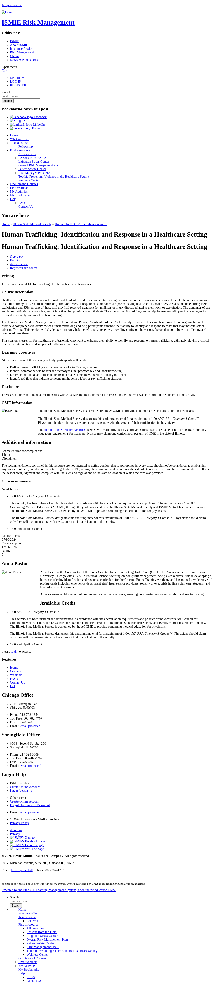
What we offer (19, 139)
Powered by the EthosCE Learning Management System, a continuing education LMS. (59, 890)
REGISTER (18, 85)
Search (6, 92)
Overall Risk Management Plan (38, 165)
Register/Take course (23, 268)
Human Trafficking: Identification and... (81, 224)
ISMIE (14, 41)
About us (16, 830)
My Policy (17, 77)
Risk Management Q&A (34, 173)
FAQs (22, 202)
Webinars (16, 675)
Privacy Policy (19, 823)
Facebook (40, 117)
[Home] (7, 12)
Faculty (15, 260)
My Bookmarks (20, 195)
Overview (16, 256)
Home (14, 135)
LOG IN (15, 81)
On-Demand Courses (24, 184)
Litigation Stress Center (33, 161)
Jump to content (12, 5)
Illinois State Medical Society (32, 224)
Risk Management (22, 52)
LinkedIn (38, 124)
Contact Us (25, 206)
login (14, 651)
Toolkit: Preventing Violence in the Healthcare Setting (53, 176)
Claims (14, 56)
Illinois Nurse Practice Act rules (64, 429)
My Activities (19, 191)
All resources (27, 154)
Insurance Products (22, 48)
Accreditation (19, 264)
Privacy (15, 834)
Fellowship (25, 146)
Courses (15, 671)
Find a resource (20, 150)
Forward (37, 128)
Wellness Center (29, 180)
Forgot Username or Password (30, 805)
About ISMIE (19, 45)
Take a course (19, 143)
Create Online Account (25, 787)
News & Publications (24, 60)
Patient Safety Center (32, 169)
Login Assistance (21, 790)
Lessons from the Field (33, 158)
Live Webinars (19, 188)
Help (13, 199)
